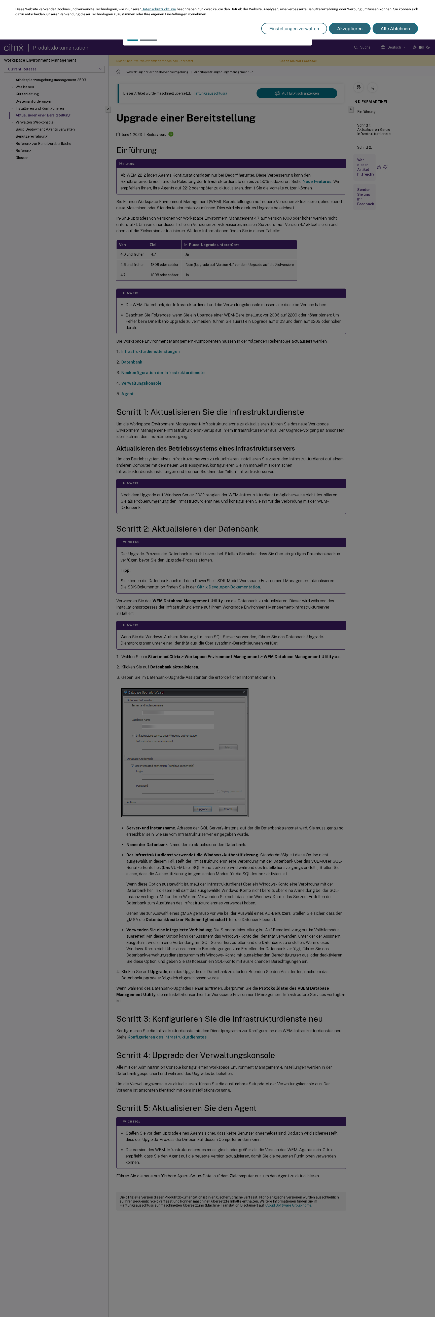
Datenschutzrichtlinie (158, 9)
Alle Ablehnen (395, 28)
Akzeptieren (349, 28)
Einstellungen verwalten (294, 28)
